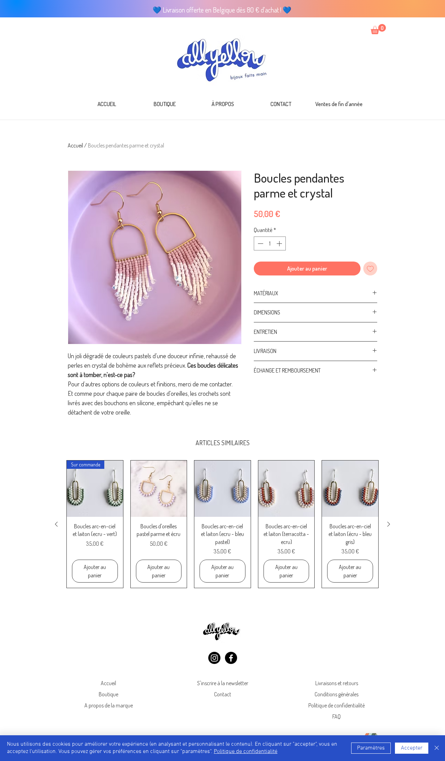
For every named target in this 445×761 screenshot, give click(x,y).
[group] (222, 524)
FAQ (336, 716)
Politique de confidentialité (336, 705)
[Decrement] (260, 243)
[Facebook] (231, 658)
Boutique (108, 694)
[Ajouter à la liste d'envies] (370, 268)
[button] (378, 29)
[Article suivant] (389, 524)
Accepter (411, 748)
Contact (222, 694)
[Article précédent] (56, 524)
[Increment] (280, 243)
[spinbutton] (270, 243)
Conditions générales (336, 694)
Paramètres (371, 748)
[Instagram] (214, 658)
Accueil (75, 145)
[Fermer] (436, 748)
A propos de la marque (108, 705)
